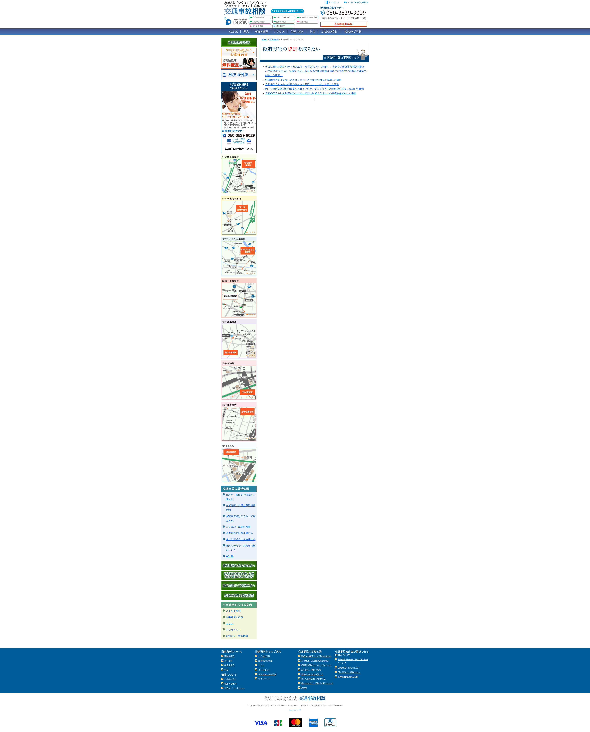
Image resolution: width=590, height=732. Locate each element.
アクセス (279, 31)
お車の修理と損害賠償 (239, 595)
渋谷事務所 (304, 22)
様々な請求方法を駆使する (240, 539)
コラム (229, 623)
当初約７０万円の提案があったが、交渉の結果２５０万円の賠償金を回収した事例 (310, 93)
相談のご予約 (354, 31)
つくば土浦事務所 (283, 17)
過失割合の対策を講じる (239, 533)
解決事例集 (274, 39)
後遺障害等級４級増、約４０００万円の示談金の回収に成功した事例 (303, 80)
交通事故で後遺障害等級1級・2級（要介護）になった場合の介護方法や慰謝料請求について (239, 575)
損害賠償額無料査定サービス (239, 63)
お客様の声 (239, 52)
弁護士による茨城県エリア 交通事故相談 (295, 698)
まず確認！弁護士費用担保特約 (240, 507)
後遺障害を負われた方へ (239, 565)
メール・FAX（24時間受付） (357, 2)
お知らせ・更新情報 (237, 636)
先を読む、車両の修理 (238, 527)
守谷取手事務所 (259, 17)
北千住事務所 (258, 26)
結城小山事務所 (259, 22)
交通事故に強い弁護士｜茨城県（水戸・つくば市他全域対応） (247, 10)
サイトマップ (333, 2)
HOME (230, 31)
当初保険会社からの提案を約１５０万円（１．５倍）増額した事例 (302, 84)
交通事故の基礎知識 (239, 489)
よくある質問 (233, 611)
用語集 (229, 556)
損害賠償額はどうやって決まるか (240, 518)
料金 (312, 31)
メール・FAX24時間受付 (238, 141)
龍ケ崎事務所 (281, 22)
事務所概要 (261, 31)
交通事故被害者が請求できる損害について (353, 661)
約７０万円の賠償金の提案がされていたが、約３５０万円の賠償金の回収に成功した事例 (314, 89)
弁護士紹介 (297, 31)
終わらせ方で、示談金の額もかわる (240, 547)
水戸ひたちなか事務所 (308, 17)
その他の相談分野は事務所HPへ (287, 11)
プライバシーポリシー (234, 688)
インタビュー (233, 630)
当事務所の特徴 (239, 42)
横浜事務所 (280, 26)
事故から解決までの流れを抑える (240, 497)
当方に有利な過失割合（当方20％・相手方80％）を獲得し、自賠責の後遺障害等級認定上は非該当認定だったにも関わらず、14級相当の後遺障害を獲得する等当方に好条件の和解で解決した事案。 (315, 71)
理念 (246, 31)
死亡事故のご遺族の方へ (239, 585)
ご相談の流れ (329, 31)
